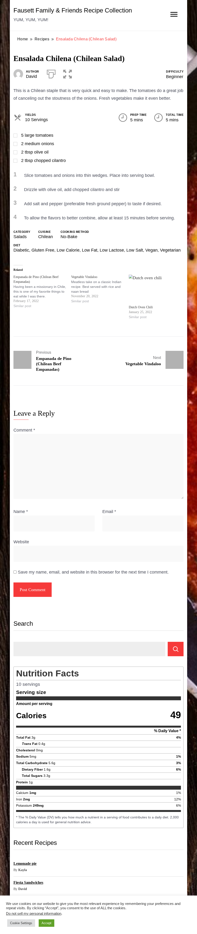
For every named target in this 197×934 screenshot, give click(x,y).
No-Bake (69, 236)
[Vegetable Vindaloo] (100, 289)
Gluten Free (42, 250)
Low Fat (89, 250)
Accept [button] (46, 923)
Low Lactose (112, 250)
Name (20, 511)
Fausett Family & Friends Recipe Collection (72, 10)
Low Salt (134, 250)
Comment (24, 430)
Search (23, 623)
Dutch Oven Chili (141, 307)
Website (21, 541)
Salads (20, 236)
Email (109, 511)
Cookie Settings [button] (21, 923)
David (31, 76)
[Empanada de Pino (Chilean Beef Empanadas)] (42, 291)
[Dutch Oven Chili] (155, 290)
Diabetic (21, 250)
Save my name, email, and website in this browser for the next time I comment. (93, 572)
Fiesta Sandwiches (28, 882)
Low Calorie (68, 250)
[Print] (51, 73)
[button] (67, 73)
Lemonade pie (25, 863)
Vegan (151, 250)
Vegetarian (170, 250)
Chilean (45, 236)
